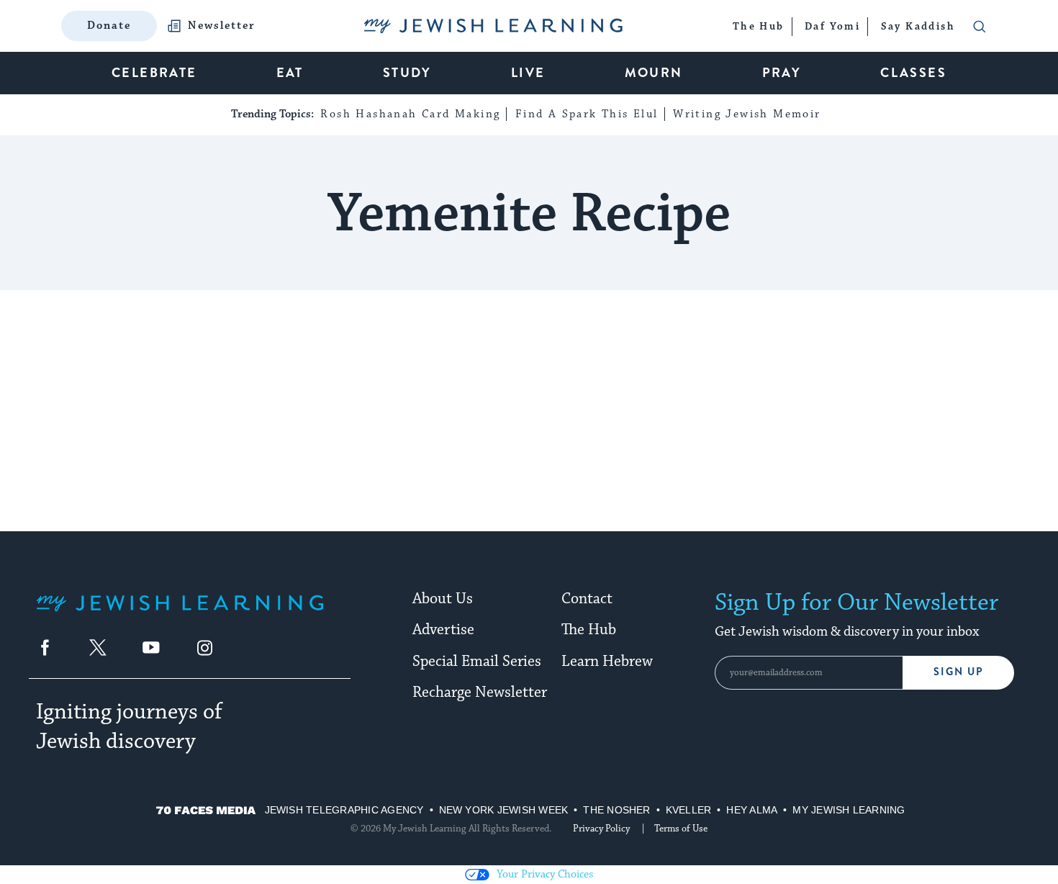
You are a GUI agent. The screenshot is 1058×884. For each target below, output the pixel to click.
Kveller (689, 810)
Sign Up (958, 672)
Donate (109, 25)
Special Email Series (476, 661)
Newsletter (222, 25)
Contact (586, 599)
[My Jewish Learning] (180, 614)
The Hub (588, 630)
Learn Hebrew (607, 661)
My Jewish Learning (848, 810)
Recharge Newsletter (479, 692)
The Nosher (616, 810)
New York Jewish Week (504, 810)
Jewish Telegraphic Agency (344, 810)
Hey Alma (751, 810)
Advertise (443, 630)
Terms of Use (680, 828)
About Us (442, 599)
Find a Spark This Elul (587, 114)
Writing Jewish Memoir (746, 114)
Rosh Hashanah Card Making (410, 114)
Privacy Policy (601, 828)
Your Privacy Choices (545, 874)
